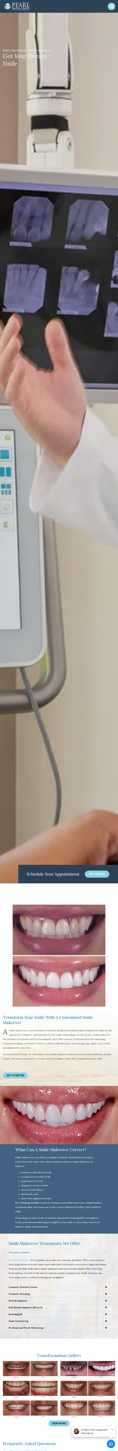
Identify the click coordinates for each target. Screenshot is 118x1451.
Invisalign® (15, 1314)
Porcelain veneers (19, 1260)
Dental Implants (18, 1300)
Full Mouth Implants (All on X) (26, 1307)
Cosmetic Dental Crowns (23, 1287)
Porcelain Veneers (19, 1252)
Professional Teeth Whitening (26, 1327)
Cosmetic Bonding (19, 1293)
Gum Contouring (18, 1321)
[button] (111, 6)
